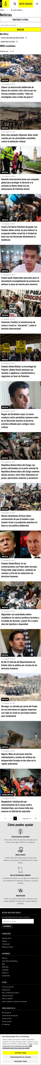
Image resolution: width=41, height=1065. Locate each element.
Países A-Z (5, 973)
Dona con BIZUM (7, 998)
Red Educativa (6, 1012)
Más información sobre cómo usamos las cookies (17, 1047)
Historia (4, 941)
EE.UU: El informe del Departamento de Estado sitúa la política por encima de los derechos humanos (19, 665)
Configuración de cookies (20, 1057)
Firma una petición (8, 987)
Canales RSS (6, 976)
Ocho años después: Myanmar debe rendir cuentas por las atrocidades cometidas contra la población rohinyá (19, 138)
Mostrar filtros (20, 19)
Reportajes (5, 967)
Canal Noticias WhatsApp (10, 961)
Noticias (4, 958)
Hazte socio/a (25, 3)
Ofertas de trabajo (7, 947)
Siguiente (26, 818)
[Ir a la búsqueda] (14, 3)
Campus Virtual (6, 1018)
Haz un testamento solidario (10, 993)
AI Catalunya (6, 1024)
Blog (3, 964)
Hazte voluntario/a (7, 995)
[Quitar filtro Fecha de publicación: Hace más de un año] (26, 37)
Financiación (6, 944)
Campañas (5, 970)
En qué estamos (16, 10)
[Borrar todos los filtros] (17, 41)
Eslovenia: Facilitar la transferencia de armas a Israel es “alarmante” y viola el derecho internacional (18, 325)
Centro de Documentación (10, 1015)
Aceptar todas (20, 1053)
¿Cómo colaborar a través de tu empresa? (14, 1001)
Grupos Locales (6, 1021)
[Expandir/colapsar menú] (37, 3)
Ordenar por (4, 51)
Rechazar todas (20, 1061)
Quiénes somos (6, 938)
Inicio (2, 10)
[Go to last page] (35, 818)
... (7, 10)
